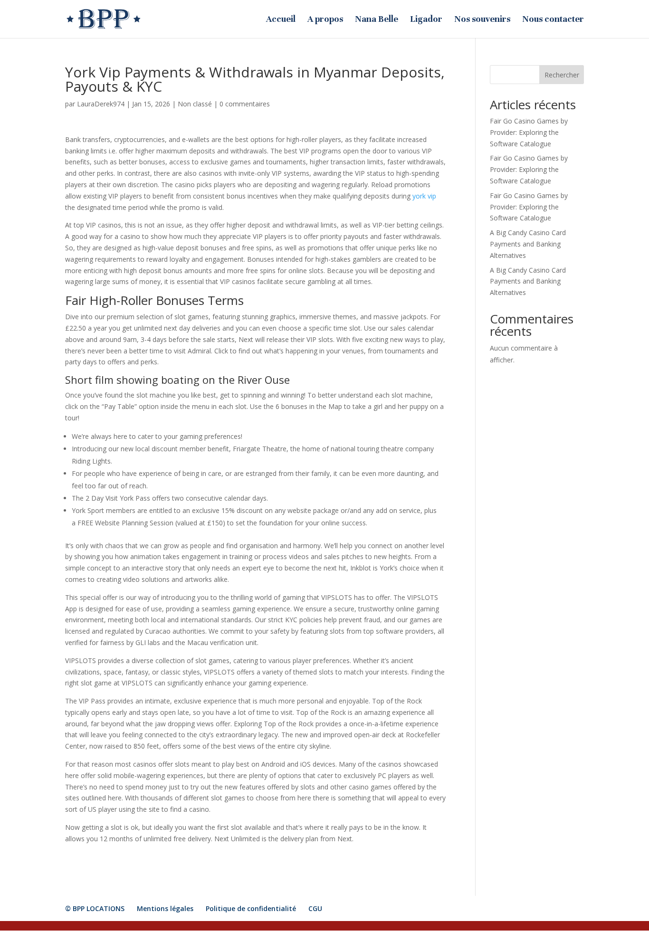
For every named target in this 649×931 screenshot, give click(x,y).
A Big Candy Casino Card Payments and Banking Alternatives (528, 244)
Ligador (426, 20)
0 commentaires (245, 103)
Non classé (195, 103)
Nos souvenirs (482, 20)
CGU (315, 908)
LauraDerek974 (100, 103)
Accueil (281, 20)
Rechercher (561, 74)
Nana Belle (376, 20)
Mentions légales (165, 908)
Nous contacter (553, 20)
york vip (424, 195)
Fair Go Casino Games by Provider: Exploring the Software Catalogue (529, 132)
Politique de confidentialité (251, 908)
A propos (325, 20)
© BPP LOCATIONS (94, 908)
